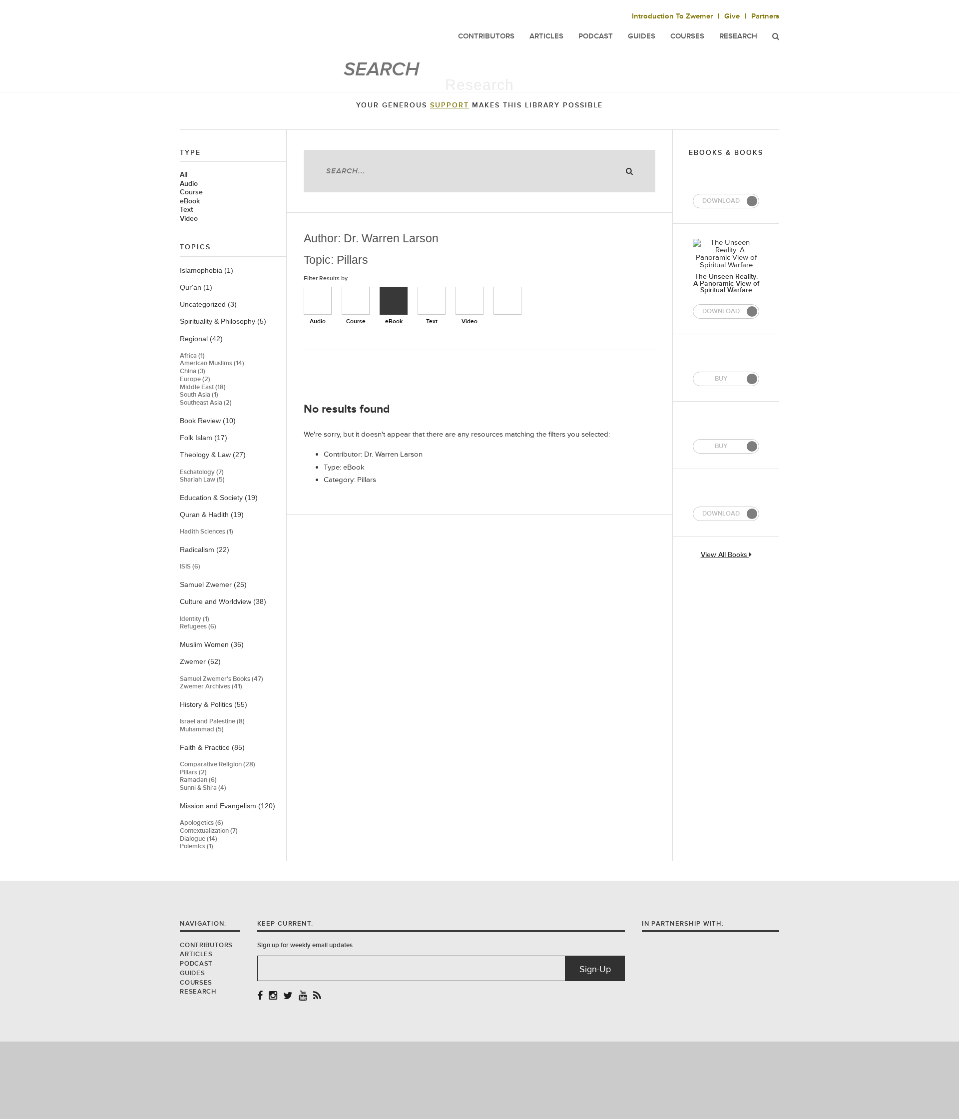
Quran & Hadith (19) (212, 514)
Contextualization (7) (209, 831)
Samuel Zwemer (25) (213, 584)
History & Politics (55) (213, 704)
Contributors (206, 945)
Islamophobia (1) (206, 270)
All (183, 175)
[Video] (469, 301)
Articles (196, 954)
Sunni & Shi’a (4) (203, 788)
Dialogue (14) (198, 839)
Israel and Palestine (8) (212, 721)
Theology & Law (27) (213, 454)
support (449, 105)
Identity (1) (194, 619)
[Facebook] (260, 996)
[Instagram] (273, 996)
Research (738, 36)
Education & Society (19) (219, 497)
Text (186, 210)
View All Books (725, 555)
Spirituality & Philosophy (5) (223, 321)
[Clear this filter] (507, 301)
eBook (190, 201)
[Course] (356, 301)
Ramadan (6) (198, 780)
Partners (765, 16)
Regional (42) (201, 338)
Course (191, 192)
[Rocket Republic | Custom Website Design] (479, 1080)
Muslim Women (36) (212, 644)
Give (732, 16)
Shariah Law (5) (202, 480)
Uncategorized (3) (208, 304)
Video (189, 219)
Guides (192, 973)
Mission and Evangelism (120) (227, 805)
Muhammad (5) (202, 729)
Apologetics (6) (201, 823)
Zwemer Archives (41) (211, 686)
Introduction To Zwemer (672, 16)
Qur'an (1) (196, 287)
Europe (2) (195, 379)
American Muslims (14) (212, 363)
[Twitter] (288, 996)
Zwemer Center (259, 28)
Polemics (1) (196, 846)
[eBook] (394, 301)
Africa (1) (192, 356)
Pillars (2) (193, 772)
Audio (189, 184)
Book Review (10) (208, 420)
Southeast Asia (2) (206, 403)
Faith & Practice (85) (212, 747)
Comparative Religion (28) (217, 764)
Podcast (196, 964)
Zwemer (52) (200, 661)
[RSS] (317, 996)
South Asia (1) (199, 395)
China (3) (192, 371)
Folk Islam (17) (203, 437)
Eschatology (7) (202, 472)
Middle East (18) (203, 387)
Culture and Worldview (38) (223, 601)
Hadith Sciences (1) (206, 532)
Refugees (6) (198, 626)
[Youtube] (303, 996)
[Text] (432, 301)
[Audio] (318, 301)
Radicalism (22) (204, 549)
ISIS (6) (190, 566)
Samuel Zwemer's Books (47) (221, 679)
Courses (687, 36)
